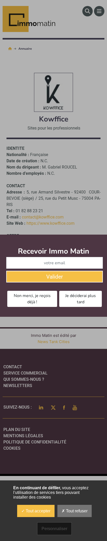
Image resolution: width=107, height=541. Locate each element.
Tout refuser (76, 511)
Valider (54, 277)
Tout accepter (37, 511)
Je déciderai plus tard (80, 299)
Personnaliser (54, 528)
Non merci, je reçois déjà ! (32, 299)
